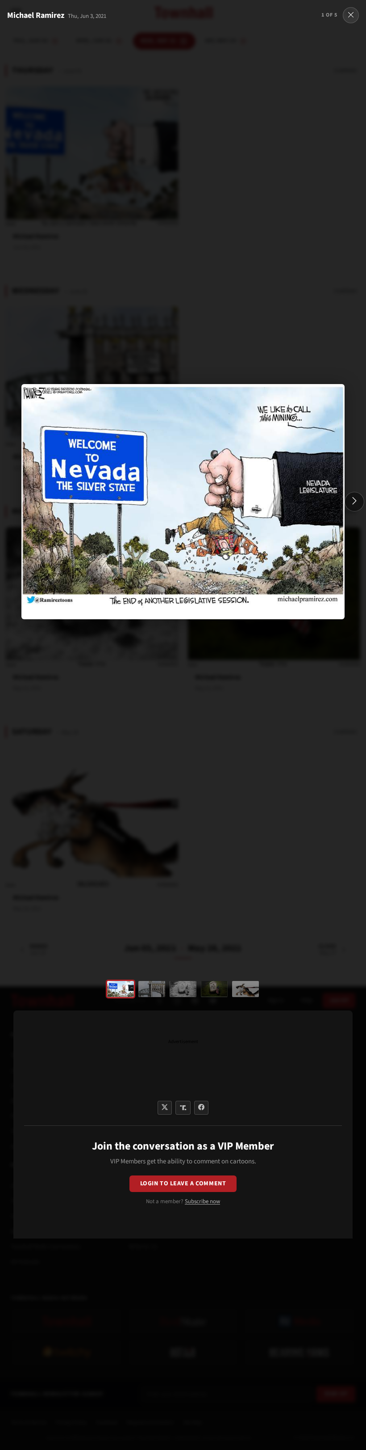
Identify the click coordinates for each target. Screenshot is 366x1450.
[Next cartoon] (354, 502)
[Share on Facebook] (201, 1108)
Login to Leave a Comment (183, 1183)
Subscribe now (202, 1201)
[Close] (351, 15)
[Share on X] (165, 1108)
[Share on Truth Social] (183, 1108)
